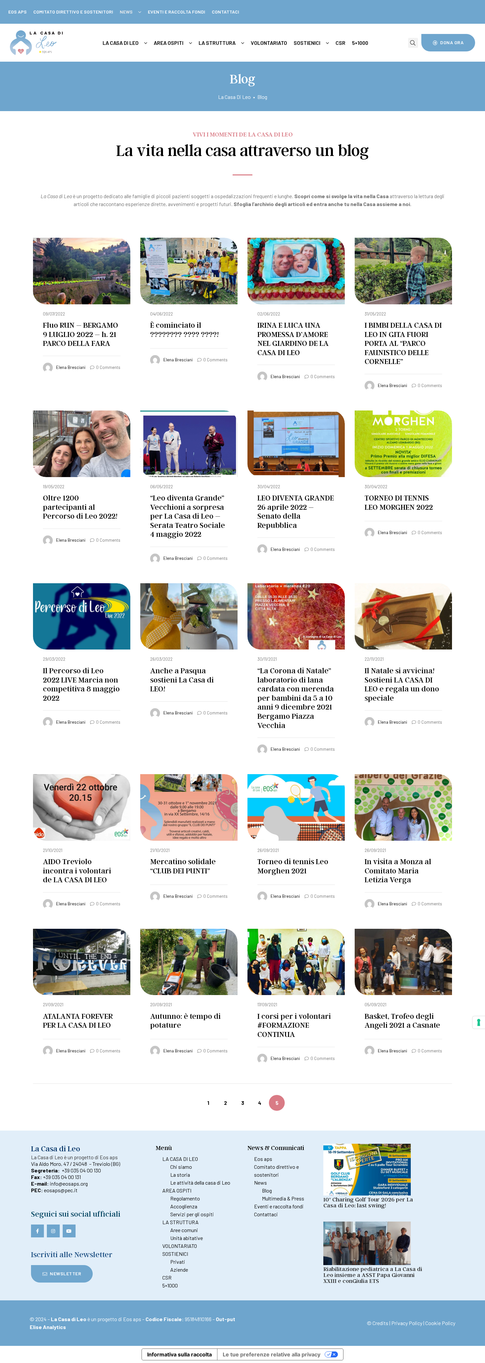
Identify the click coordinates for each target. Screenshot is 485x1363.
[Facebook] (37, 1231)
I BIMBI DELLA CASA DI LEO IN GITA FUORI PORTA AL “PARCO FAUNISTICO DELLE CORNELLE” (403, 343)
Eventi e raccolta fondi (176, 12)
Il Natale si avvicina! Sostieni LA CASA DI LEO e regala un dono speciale (402, 684)
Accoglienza (183, 1206)
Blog (267, 1190)
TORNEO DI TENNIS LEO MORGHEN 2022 (399, 502)
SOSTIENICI (175, 1254)
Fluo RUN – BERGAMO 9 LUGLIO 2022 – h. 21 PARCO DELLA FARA (80, 334)
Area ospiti (168, 43)
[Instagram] (53, 1231)
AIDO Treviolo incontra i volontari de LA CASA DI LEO (77, 870)
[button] (448, 42)
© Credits (377, 1323)
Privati (177, 1261)
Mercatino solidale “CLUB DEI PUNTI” (183, 866)
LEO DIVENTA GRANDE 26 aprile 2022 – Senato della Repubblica (295, 511)
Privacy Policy (406, 1323)
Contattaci (225, 12)
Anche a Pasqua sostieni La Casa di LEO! (182, 679)
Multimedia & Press (283, 1198)
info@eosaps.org (69, 1183)
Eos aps (17, 12)
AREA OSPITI (176, 1190)
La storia (180, 1174)
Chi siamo (181, 1167)
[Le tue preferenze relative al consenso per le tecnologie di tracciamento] (478, 1022)
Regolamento (185, 1198)
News (126, 12)
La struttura (217, 43)
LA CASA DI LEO (180, 1159)
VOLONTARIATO (179, 1246)
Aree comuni (184, 1230)
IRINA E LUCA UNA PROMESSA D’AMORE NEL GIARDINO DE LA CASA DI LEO (293, 338)
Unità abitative (186, 1238)
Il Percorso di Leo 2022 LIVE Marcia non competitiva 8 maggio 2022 (81, 684)
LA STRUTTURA (180, 1222)
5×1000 (360, 43)
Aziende (179, 1269)
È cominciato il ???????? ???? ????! (184, 329)
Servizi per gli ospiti (192, 1214)
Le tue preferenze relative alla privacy (271, 1354)
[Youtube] (69, 1231)
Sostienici (307, 43)
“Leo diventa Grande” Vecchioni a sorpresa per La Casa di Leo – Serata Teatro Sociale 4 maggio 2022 (187, 516)
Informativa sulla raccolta (179, 1354)
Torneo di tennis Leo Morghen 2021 (292, 866)
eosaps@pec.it (61, 1190)
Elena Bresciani (70, 367)
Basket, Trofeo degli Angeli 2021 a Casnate (402, 1020)
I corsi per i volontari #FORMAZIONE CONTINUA (294, 1025)
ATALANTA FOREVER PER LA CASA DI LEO (78, 1020)
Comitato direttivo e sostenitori (73, 12)
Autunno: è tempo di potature (185, 1020)
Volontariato (269, 43)
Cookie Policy (440, 1323)
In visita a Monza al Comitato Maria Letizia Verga (398, 870)
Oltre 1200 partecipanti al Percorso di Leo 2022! (80, 507)
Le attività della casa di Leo (200, 1182)
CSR (340, 43)
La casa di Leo (121, 43)
